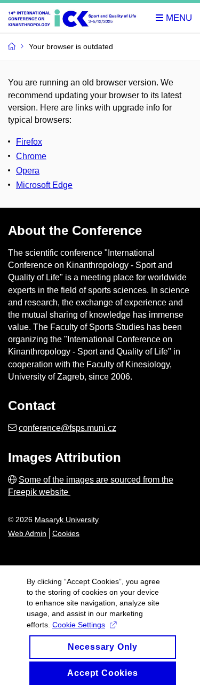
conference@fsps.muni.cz (67, 427)
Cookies (65, 533)
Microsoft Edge (44, 185)
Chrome (31, 156)
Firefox (29, 141)
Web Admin (27, 533)
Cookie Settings (78, 624)
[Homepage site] (75, 18)
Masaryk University (67, 519)
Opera (27, 170)
